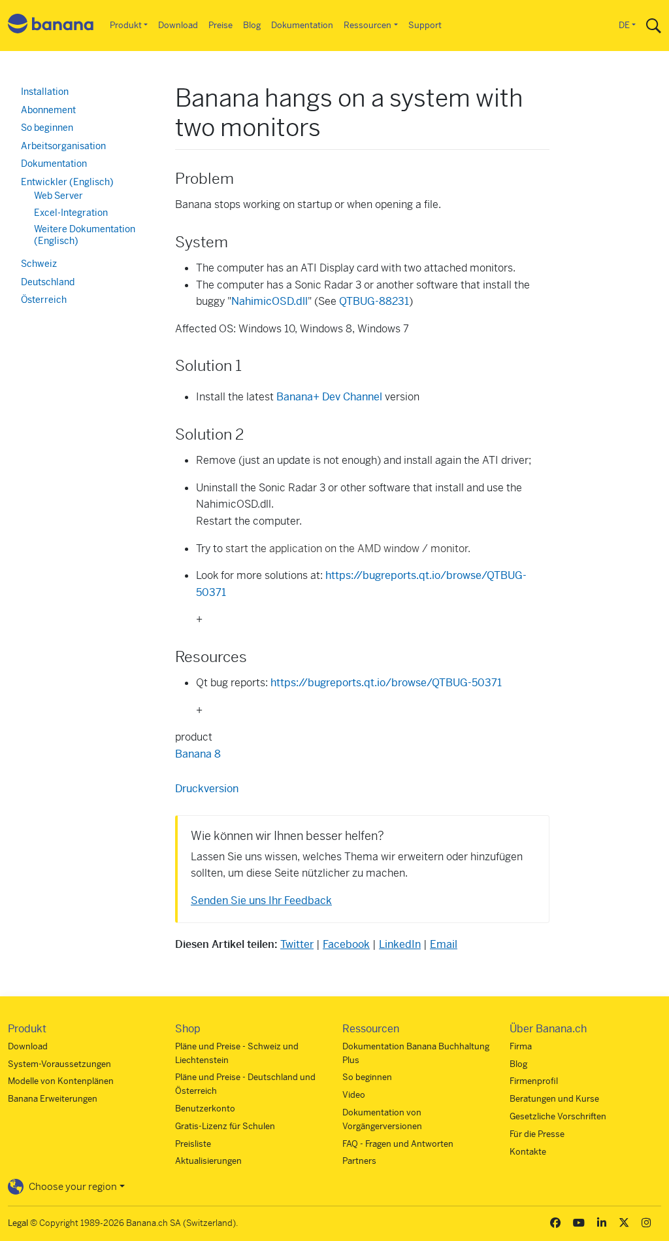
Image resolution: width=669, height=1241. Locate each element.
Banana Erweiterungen (52, 1098)
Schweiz (39, 264)
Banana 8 (198, 754)
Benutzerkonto (205, 1108)
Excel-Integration (71, 212)
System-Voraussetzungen (59, 1064)
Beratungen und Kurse (554, 1098)
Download (178, 25)
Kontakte (528, 1151)
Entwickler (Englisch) (67, 182)
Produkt (126, 25)
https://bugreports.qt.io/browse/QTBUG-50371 (386, 683)
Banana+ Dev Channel (329, 397)
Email (443, 944)
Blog (252, 25)
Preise (220, 25)
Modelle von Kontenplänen (61, 1081)
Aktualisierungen (208, 1160)
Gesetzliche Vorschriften (558, 1116)
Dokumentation (302, 25)
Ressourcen (367, 25)
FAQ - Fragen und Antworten (397, 1143)
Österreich (44, 300)
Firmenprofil (534, 1081)
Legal (18, 1223)
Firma (521, 1046)
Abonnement (48, 110)
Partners (359, 1160)
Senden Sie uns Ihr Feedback (261, 900)
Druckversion (206, 788)
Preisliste (193, 1143)
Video (353, 1094)
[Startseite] (51, 26)
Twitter (297, 944)
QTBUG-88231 (374, 301)
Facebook (346, 944)
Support (425, 25)
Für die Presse (537, 1134)
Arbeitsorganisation (63, 146)
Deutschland (47, 282)
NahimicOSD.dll (269, 301)
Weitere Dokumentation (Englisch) (84, 235)
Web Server (58, 195)
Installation (45, 91)
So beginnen (47, 127)
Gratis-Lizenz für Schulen (225, 1126)
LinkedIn (400, 944)
